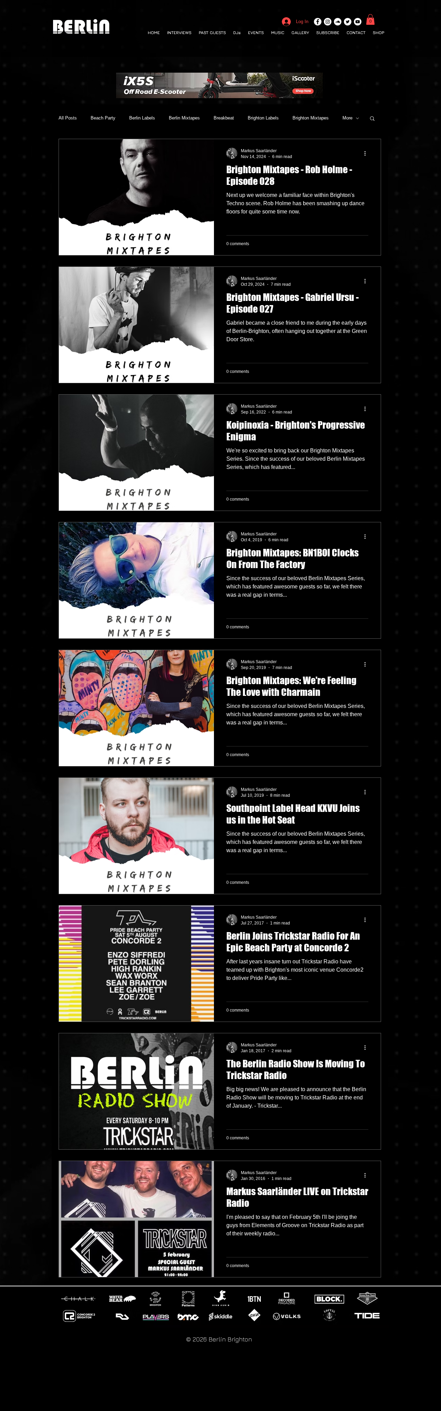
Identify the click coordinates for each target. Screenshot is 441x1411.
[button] (370, 19)
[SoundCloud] (337, 21)
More (347, 118)
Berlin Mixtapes (184, 118)
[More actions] (367, 153)
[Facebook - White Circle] (317, 21)
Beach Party (103, 118)
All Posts (68, 118)
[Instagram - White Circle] (327, 21)
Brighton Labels (263, 118)
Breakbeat (224, 118)
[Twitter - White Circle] (347, 21)
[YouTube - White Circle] (357, 21)
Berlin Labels (142, 118)
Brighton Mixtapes (311, 118)
